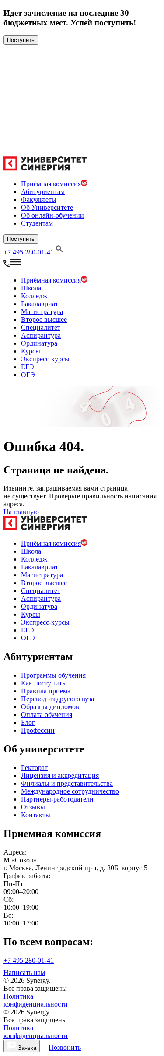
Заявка (26, 1048)
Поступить (21, 40)
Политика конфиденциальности (35, 1000)
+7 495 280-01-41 (28, 252)
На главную (21, 512)
